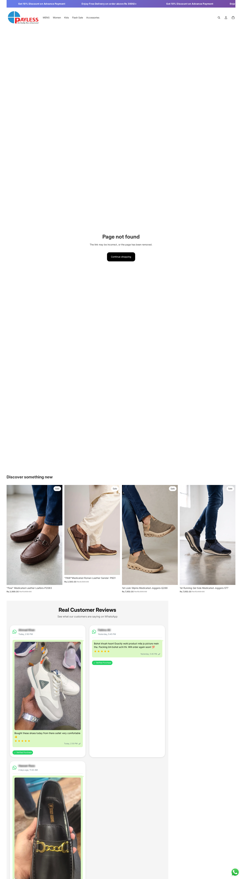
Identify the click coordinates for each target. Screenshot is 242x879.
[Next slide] (57, 535)
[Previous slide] (11, 535)
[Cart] (233, 17)
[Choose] (57, 580)
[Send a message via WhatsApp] (235, 872)
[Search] (219, 17)
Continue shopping (121, 256)
